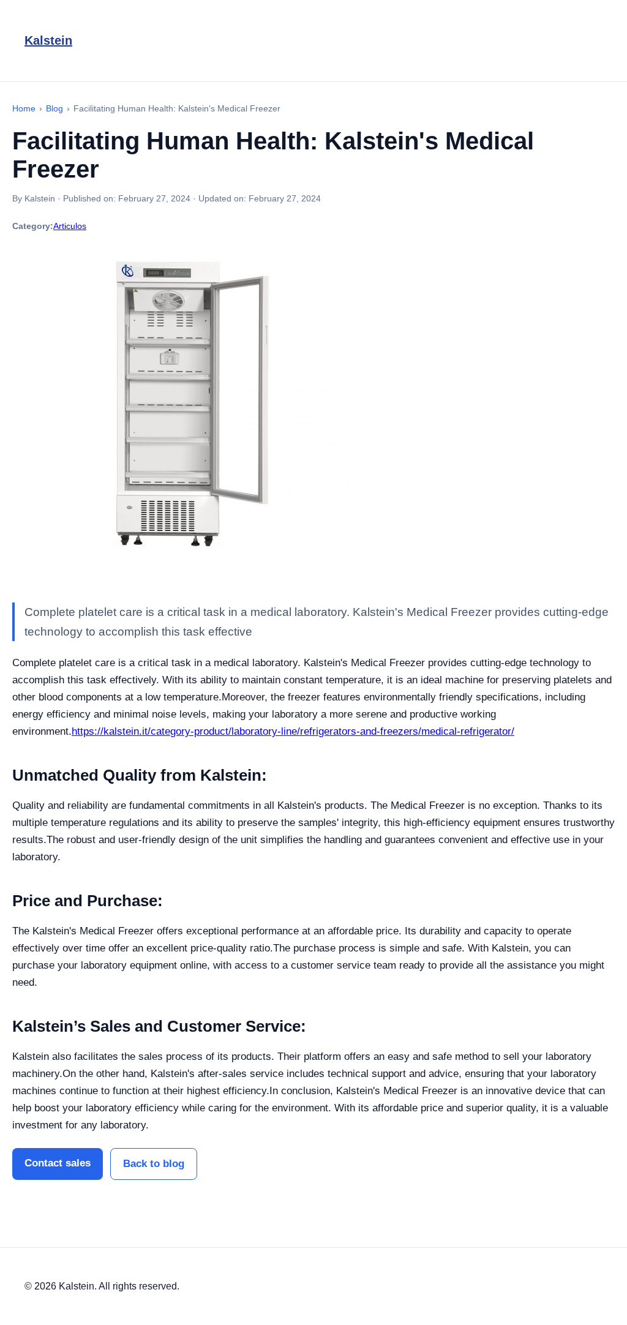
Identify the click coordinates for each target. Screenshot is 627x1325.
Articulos (69, 226)
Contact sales (57, 1163)
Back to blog (153, 1163)
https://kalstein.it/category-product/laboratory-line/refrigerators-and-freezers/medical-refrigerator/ (293, 731)
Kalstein (48, 40)
